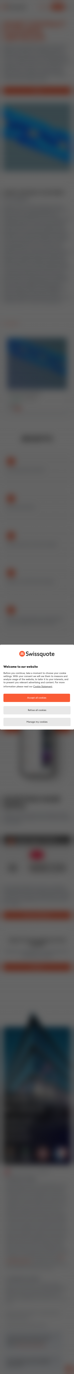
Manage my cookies (37, 722)
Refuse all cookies (37, 710)
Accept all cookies (36, 698)
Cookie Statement (42, 686)
